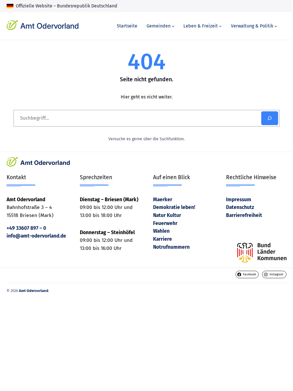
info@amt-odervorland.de (36, 236)
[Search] (269, 118)
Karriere (162, 239)
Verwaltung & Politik (252, 26)
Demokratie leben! (174, 207)
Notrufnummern (171, 247)
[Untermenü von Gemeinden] (173, 26)
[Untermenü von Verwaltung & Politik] (275, 26)
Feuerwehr (165, 223)
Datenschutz (240, 207)
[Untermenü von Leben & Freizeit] (220, 26)
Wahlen (161, 231)
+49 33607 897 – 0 (26, 228)
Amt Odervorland (49, 25)
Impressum (238, 200)
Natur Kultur (167, 215)
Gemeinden (158, 26)
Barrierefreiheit (244, 215)
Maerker (162, 200)
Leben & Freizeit (200, 26)
